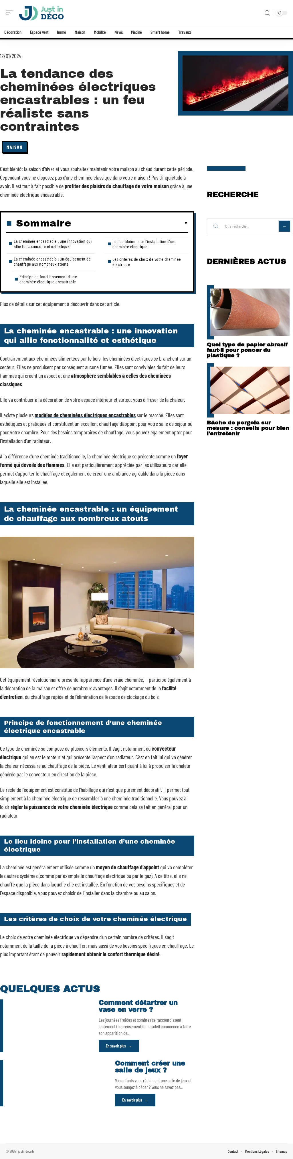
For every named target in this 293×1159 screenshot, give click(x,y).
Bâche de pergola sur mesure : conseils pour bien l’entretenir (248, 428)
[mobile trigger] (10, 13)
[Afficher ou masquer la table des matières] (129, 223)
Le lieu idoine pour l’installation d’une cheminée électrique (144, 243)
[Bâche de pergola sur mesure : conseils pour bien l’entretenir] (250, 390)
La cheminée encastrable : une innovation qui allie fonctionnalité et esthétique (53, 243)
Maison (15, 147)
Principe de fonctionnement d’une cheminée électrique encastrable (48, 279)
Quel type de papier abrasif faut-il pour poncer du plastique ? (247, 349)
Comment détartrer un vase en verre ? (138, 1006)
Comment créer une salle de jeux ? (150, 1067)
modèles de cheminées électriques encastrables (85, 414)
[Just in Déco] (41, 13)
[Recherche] (267, 13)
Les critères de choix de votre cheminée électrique (146, 261)
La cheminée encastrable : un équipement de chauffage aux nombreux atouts (52, 261)
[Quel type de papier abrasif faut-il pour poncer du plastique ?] (250, 312)
